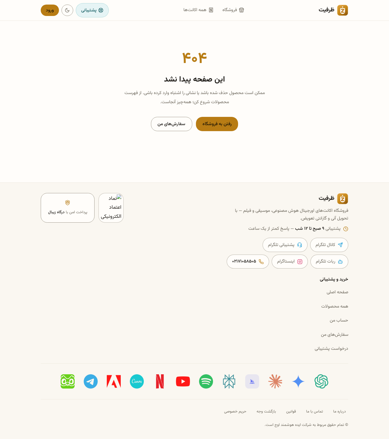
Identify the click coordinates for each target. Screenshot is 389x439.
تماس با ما (314, 411)
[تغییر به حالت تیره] (67, 10)
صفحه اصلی (337, 292)
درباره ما (339, 411)
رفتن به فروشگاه (217, 124)
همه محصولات (334, 306)
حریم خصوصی (235, 411)
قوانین (291, 411)
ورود (50, 10)
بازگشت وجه (266, 411)
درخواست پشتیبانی (331, 348)
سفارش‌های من (171, 124)
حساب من (339, 320)
